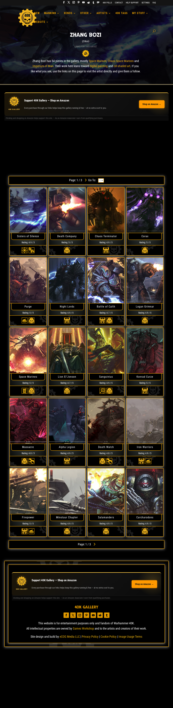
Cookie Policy (109, 636)
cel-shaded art (122, 66)
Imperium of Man (43, 66)
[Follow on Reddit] (100, 615)
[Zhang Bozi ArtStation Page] (85, 53)
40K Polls (107, 3)
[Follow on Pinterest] (86, 615)
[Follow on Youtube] (93, 615)
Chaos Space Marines (121, 61)
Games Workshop (83, 628)
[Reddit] (88, 3)
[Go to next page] (84, 180)
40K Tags (121, 13)
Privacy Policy (90, 636)
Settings (146, 3)
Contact (119, 3)
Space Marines (97, 61)
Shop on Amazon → (151, 104)
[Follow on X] (73, 615)
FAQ (154, 3)
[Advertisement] (86, 149)
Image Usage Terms (130, 636)
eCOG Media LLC (70, 636)
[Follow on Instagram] (79, 615)
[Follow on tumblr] (106, 615)
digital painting (99, 66)
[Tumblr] (93, 3)
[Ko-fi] (98, 3)
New (37, 13)
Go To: (92, 180)
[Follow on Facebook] (66, 615)
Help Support (132, 3)
